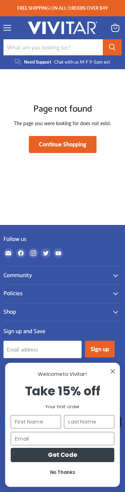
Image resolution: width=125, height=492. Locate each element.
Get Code (62, 455)
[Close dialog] (113, 371)
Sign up (100, 349)
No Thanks (62, 472)
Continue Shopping (62, 144)
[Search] (112, 47)
